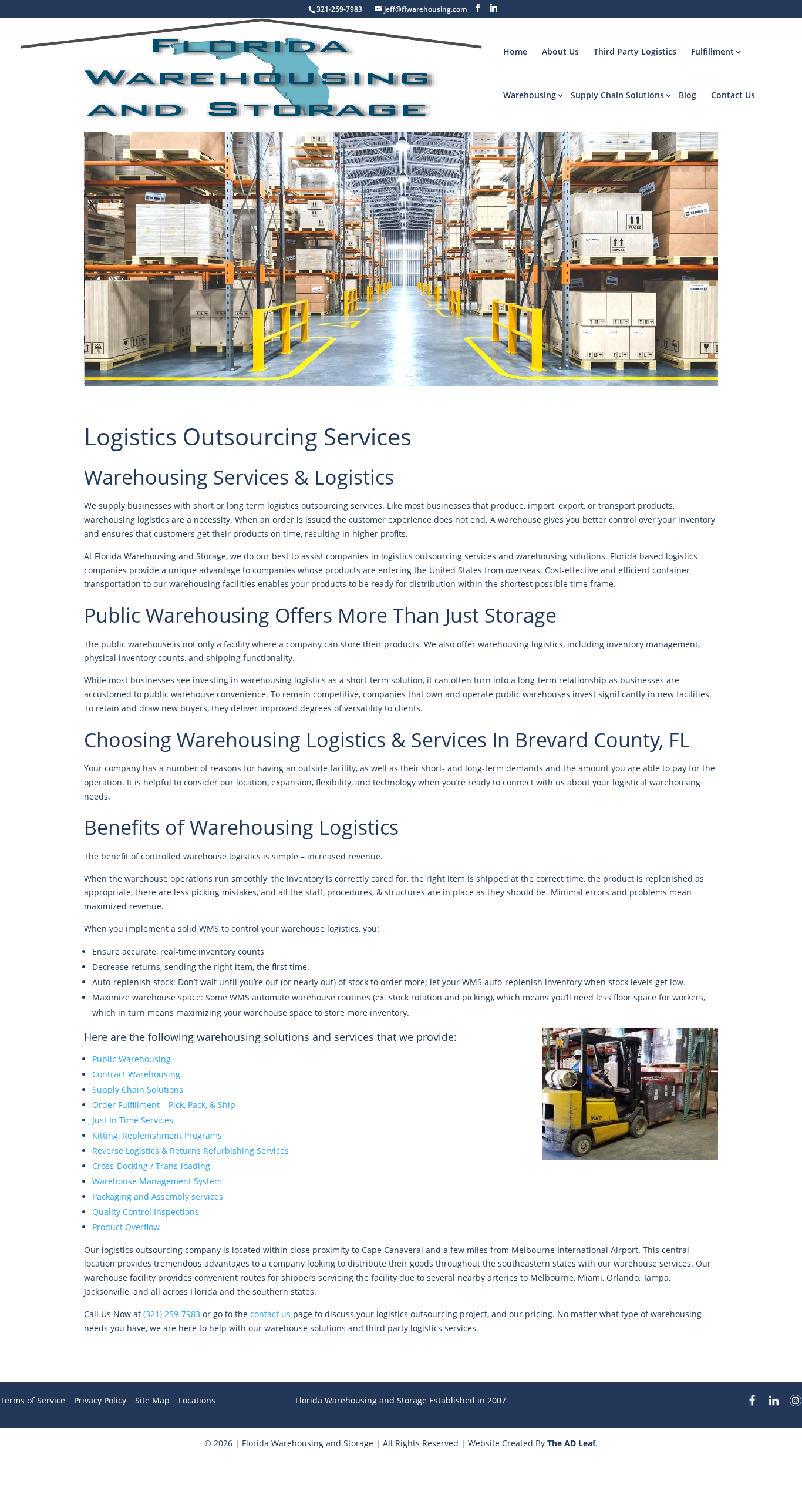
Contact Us (733, 94)
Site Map (152, 1400)
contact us (270, 1313)
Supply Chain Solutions (617, 94)
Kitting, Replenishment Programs (157, 1135)
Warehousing (529, 94)
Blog (687, 94)
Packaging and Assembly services (157, 1196)
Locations (196, 1400)
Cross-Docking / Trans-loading (151, 1165)
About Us (560, 51)
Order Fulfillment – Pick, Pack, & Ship (163, 1104)
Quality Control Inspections (145, 1211)
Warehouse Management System (157, 1181)
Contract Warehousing (136, 1074)
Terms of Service (32, 1400)
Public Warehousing (131, 1058)
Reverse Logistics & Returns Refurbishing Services (190, 1150)
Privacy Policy (100, 1400)
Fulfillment (712, 51)
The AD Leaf (571, 1443)
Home (515, 51)
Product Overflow (126, 1227)
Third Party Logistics (635, 51)
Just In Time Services (132, 1120)
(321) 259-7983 (171, 1313)
